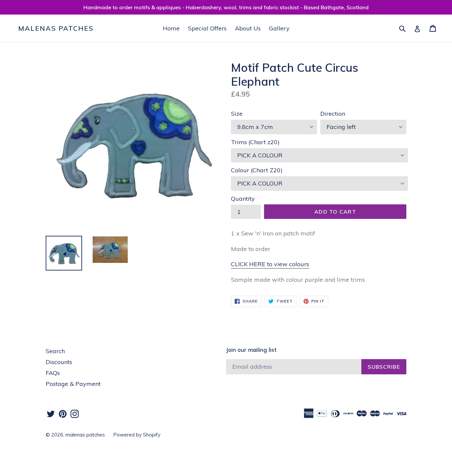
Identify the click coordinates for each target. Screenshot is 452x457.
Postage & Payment (73, 384)
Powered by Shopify (136, 435)
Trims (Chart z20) (255, 142)
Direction (332, 113)
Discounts (59, 362)
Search (55, 351)
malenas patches (56, 28)
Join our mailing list (251, 350)
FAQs (53, 373)
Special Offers (207, 28)
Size (237, 113)
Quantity (243, 198)
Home (171, 28)
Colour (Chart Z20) (257, 170)
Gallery (279, 28)
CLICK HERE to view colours (270, 264)
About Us (248, 28)
